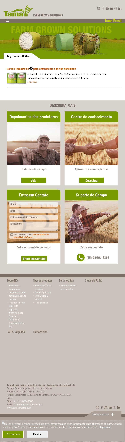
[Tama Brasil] (18, 10)
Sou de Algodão (16, 332)
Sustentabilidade (17, 292)
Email (13, 210)
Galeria (12, 316)
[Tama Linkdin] (119, 8)
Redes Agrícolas (43, 292)
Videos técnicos (68, 285)
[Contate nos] (111, 8)
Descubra (91, 180)
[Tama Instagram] (98, 8)
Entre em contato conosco (23, 217)
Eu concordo (13, 434)
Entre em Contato (34, 258)
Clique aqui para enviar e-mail (28, 404)
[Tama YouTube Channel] (107, 8)
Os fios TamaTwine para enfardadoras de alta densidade (41, 69)
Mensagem (16, 223)
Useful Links (67, 289)
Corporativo (14, 289)
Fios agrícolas (41, 302)
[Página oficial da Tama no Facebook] (103, 8)
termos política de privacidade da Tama (31, 235)
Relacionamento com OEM (17, 304)
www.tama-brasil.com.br (19, 407)
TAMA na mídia (16, 312)
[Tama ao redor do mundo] (115, 8)
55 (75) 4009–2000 (23, 401)
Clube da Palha (93, 280)
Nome (13, 204)
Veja (33, 180)
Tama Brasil (14, 285)
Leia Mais (32, 82)
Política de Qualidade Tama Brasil (16, 323)
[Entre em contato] (81, 257)
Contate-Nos (40, 332)
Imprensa (13, 309)
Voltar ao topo (101, 414)
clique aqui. (105, 427)
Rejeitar (37, 434)
